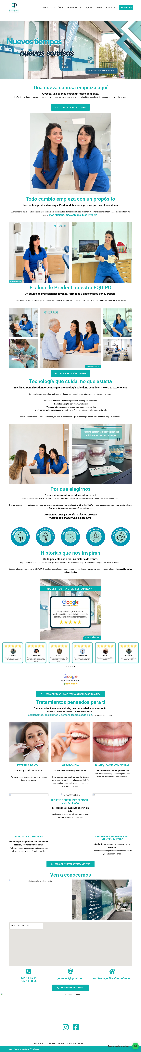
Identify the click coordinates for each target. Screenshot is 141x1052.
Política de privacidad (55, 1043)
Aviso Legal (39, 1043)
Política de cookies (75, 1043)
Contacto (111, 7)
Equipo (89, 7)
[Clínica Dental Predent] (14, 7)
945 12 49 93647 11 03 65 (29, 980)
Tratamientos (74, 7)
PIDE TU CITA (126, 8)
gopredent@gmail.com (70, 978)
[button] (66, 666)
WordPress (34, 1049)
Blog (99, 7)
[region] (70, 50)
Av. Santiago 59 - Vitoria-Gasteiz (112, 978)
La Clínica (58, 7)
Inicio (46, 7)
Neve (10, 1049)
